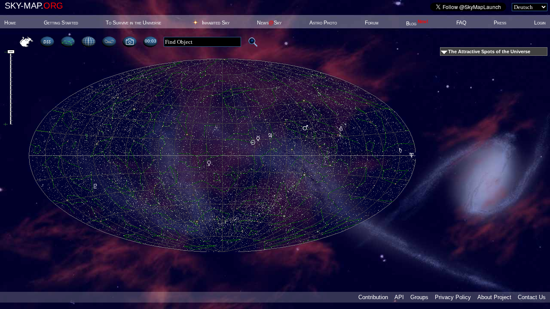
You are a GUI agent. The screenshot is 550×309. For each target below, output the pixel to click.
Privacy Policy (453, 297)
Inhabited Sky (215, 23)
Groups (419, 297)
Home (10, 23)
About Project (494, 297)
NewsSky (269, 23)
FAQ (461, 23)
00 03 (150, 41)
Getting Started (61, 23)
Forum (372, 23)
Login (540, 23)
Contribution (373, 297)
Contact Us (532, 297)
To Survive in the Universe (133, 23)
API (399, 297)
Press (500, 23)
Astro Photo (323, 23)
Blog (417, 24)
